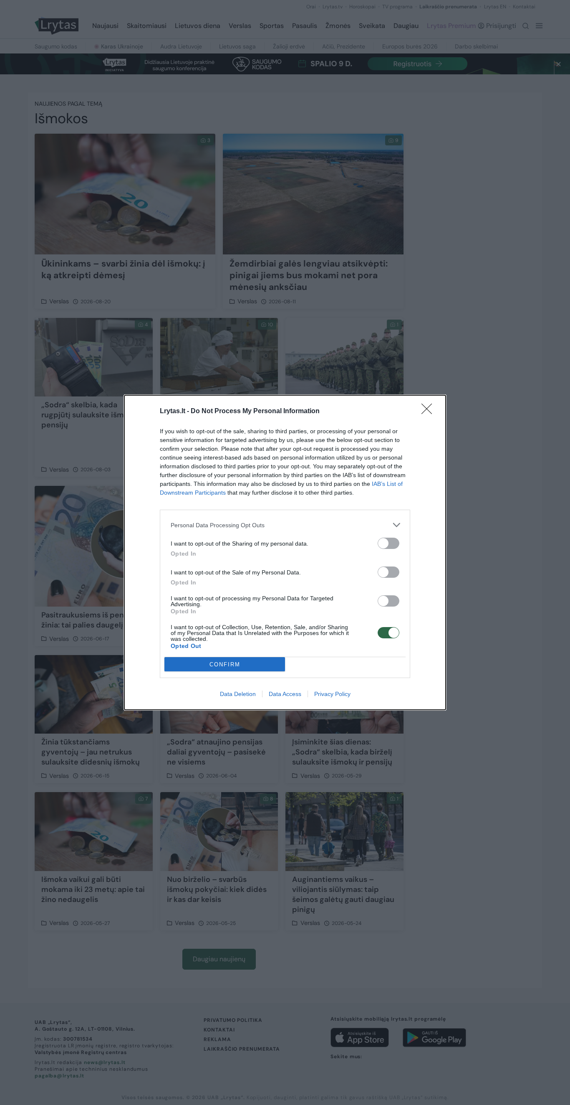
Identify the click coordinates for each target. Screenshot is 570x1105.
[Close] (429, 411)
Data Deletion (238, 694)
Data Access (285, 694)
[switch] (388, 543)
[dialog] (285, 552)
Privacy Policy (332, 694)
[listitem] (285, 525)
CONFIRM (224, 664)
